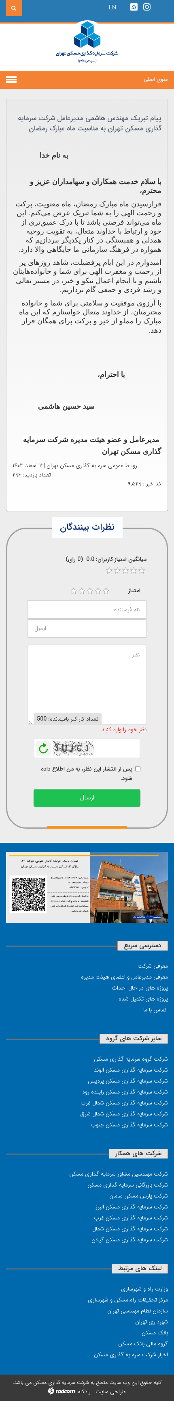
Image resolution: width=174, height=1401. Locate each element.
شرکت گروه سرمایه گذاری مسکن (131, 1059)
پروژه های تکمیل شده (143, 998)
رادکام (84, 1391)
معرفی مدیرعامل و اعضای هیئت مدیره (124, 976)
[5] (106, 591)
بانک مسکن (155, 1332)
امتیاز (134, 590)
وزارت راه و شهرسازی (144, 1288)
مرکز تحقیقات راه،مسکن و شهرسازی (128, 1299)
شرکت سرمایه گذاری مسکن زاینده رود (125, 1091)
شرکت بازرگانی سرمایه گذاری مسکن (127, 1184)
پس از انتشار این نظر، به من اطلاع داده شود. (86, 773)
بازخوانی (43, 746)
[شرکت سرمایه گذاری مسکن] (87, 47)
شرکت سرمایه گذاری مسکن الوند (131, 1069)
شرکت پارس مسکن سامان (138, 1195)
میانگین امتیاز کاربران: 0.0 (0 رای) (106, 559)
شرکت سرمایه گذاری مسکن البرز (131, 1206)
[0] (109, 570)
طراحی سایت (110, 1391)
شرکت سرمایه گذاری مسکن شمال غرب (124, 1102)
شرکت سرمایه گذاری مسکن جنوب (129, 1124)
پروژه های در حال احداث (140, 987)
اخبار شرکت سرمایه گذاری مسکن (131, 1354)
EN (112, 7)
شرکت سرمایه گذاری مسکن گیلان (129, 1239)
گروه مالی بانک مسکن (143, 1343)
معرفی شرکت (153, 965)
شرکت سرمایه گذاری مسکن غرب (131, 1217)
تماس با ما (154, 1009)
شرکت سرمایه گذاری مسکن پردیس (128, 1080)
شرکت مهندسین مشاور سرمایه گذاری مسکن (118, 1173)
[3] (89, 591)
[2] (81, 591)
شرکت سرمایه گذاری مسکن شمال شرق (124, 1113)
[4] (98, 591)
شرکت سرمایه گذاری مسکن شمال (130, 1228)
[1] (73, 591)
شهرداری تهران (151, 1321)
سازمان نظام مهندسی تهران (137, 1310)
